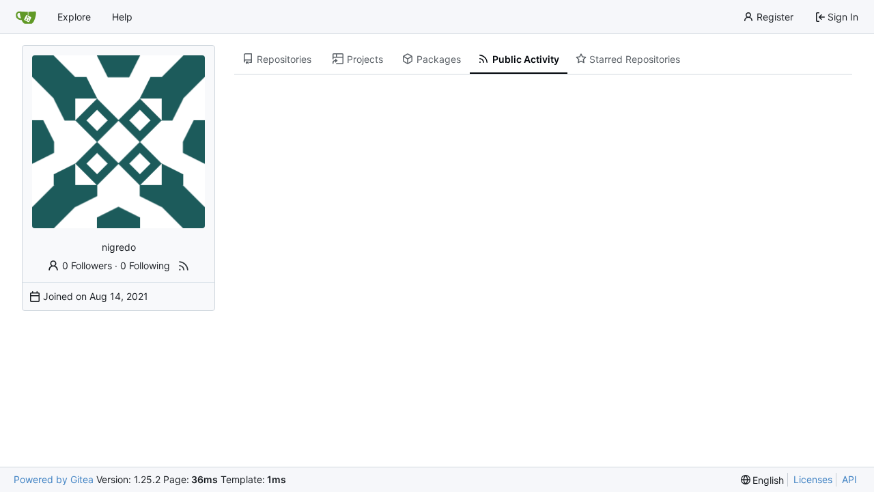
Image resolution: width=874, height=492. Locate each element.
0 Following (145, 265)
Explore (74, 17)
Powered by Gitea (54, 479)
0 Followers (87, 265)
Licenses (812, 479)
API (849, 479)
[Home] (26, 17)
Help (122, 17)
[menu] (763, 480)
